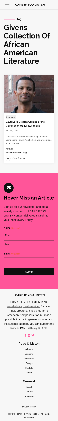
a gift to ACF (40, 328)
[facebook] (25, 335)
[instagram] (29, 335)
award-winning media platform (23, 306)
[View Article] (29, 119)
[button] (7, 4)
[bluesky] (33, 335)
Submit (29, 271)
